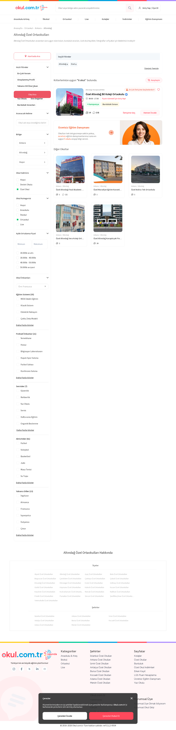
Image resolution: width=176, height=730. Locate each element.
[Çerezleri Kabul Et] (131, 698)
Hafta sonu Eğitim (29, 417)
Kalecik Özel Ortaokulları (94, 587)
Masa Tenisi (26, 469)
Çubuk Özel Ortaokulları (119, 578)
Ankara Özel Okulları (100, 659)
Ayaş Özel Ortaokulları (93, 574)
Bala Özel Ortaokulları (118, 574)
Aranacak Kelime (24, 113)
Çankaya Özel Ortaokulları (95, 578)
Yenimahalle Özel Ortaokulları (46, 600)
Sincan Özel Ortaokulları (94, 596)
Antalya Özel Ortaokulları (44, 620)
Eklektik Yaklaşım (29, 312)
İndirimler (127, 19)
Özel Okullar (140, 659)
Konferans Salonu (29, 371)
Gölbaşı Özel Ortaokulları (120, 583)
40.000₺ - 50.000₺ (28, 262)
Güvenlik (25, 391)
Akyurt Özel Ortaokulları (44, 574)
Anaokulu (24, 210)
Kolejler (105, 19)
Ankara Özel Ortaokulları (81, 616)
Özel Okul (24, 189)
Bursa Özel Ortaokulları (81, 620)
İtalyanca (25, 522)
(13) (97, 112)
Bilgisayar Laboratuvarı (31, 351)
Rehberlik (25, 397)
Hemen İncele (150, 112)
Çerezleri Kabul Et (111, 716)
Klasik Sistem (27, 305)
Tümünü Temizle (151, 68)
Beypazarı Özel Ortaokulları (45, 578)
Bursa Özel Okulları (99, 671)
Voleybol (25, 450)
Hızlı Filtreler (22, 67)
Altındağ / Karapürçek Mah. (95, 90)
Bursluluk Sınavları (26, 104)
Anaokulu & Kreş (21, 19)
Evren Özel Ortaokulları (94, 583)
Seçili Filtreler (64, 56)
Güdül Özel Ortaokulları (44, 587)
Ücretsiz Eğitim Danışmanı (147, 679)
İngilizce (25, 496)
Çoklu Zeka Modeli (29, 318)
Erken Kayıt (139, 671)
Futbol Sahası (27, 364)
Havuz (23, 345)
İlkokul (46, 19)
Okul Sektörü (22, 172)
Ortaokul (67, 19)
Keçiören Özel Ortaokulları (45, 591)
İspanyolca (26, 515)
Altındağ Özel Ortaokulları (70, 574)
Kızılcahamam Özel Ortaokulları (72, 591)
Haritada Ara (33, 56)
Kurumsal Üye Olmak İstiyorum (150, 703)
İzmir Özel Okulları (99, 663)
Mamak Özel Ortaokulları (94, 591)
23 (90, 112)
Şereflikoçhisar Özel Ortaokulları (122, 596)
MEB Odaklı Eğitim (29, 299)
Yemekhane (26, 338)
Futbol (24, 443)
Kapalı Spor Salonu (29, 358)
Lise (87, 19)
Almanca (25, 502)
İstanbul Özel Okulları (101, 656)
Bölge (19, 134)
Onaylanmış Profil (26, 79)
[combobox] (32, 143)
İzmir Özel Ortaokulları (117, 616)
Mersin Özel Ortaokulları (81, 625)
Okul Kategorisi (23, 198)
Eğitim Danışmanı (153, 19)
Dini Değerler (37, 98)
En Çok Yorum (24, 73)
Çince (23, 528)
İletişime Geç (129, 112)
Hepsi (23, 180)
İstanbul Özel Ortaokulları (44, 616)
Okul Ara (32, 94)
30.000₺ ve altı (26, 253)
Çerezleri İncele (64, 716)
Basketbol (25, 456)
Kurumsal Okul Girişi (144, 707)
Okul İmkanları (23, 277)
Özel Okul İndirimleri (144, 667)
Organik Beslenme (29, 423)
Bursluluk (138, 663)
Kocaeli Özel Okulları (100, 675)
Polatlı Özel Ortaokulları (44, 596)
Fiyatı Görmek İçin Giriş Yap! (114, 99)
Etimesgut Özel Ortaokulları (70, 583)
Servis (23, 410)
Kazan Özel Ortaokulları (119, 587)
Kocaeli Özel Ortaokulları (118, 620)
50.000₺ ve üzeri (27, 267)
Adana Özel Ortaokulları (44, 625)
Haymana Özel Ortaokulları (70, 587)
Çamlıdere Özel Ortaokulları (70, 578)
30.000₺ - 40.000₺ (28, 258)
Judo (23, 463)
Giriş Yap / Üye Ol (150, 8)
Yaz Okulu (22, 98)
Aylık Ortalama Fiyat (26, 233)
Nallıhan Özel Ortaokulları (120, 591)
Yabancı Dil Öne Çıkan (27, 86)
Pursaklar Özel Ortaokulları (70, 596)
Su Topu (24, 476)
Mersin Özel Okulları (100, 682)
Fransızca (25, 509)
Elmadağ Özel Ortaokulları (45, 583)
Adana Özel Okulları (100, 679)
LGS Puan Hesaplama (145, 675)
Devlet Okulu (26, 184)
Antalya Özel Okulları (100, 667)
